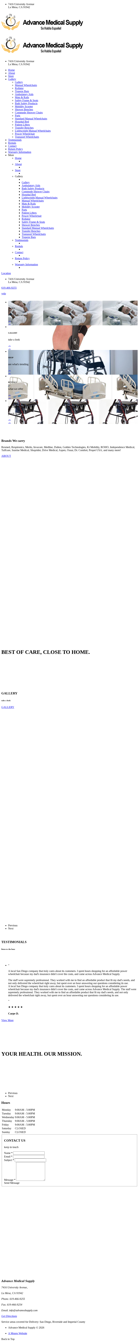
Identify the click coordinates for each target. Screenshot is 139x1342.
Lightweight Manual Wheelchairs (33, 130)
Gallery (19, 82)
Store (11, 76)
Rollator (19, 88)
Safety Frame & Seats (26, 100)
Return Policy (15, 149)
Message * (9, 1179)
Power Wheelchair (25, 133)
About (11, 73)
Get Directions (9, 1316)
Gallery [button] (12, 79)
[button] (9, 287)
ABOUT (6, 455)
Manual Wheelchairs (26, 85)
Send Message (11, 1182)
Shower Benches (24, 109)
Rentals (12, 142)
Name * (8, 1153)
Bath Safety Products (26, 103)
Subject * (9, 1160)
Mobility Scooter (24, 106)
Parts (17, 115)
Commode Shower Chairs (29, 112)
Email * (8, 1156)
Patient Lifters (22, 124)
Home (11, 70)
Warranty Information (19, 152)
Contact (12, 146)
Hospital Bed (22, 121)
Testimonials (15, 139)
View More (7, 1020)
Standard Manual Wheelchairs (31, 118)
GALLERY (7, 707)
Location (6, 273)
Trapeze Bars (22, 91)
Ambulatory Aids (24, 94)
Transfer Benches (24, 127)
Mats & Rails (22, 97)
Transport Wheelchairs (27, 136)
